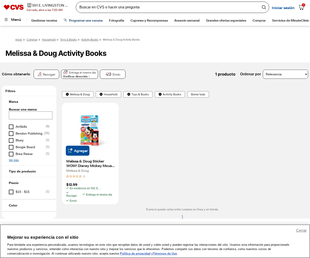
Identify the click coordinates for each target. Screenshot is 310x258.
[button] (29, 101)
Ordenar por (250, 74)
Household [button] (110, 94)
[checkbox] (29, 126)
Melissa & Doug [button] (80, 94)
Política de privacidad (135, 253)
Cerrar (301, 230)
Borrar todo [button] (198, 94)
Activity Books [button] (172, 94)
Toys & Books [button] (140, 94)
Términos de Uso (165, 253)
